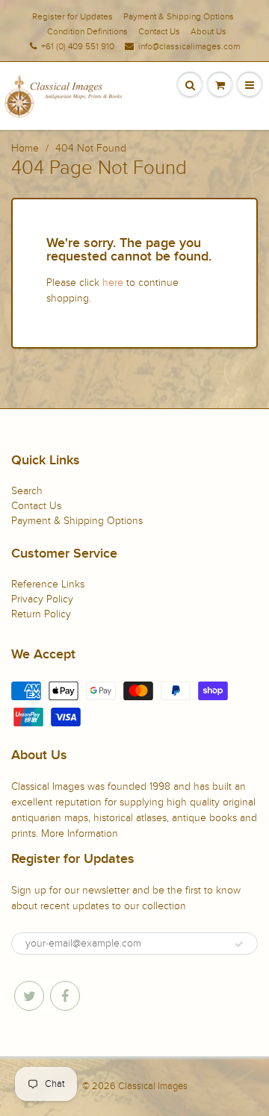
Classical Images (153, 1086)
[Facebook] (65, 996)
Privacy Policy (42, 599)
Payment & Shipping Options (178, 16)
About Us (208, 31)
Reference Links (47, 584)
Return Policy (41, 614)
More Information (79, 833)
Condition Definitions (87, 31)
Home (25, 148)
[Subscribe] (239, 944)
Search (27, 490)
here (112, 282)
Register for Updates (72, 16)
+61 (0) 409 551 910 (77, 46)
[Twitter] (29, 996)
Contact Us (159, 31)
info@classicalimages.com (189, 46)
